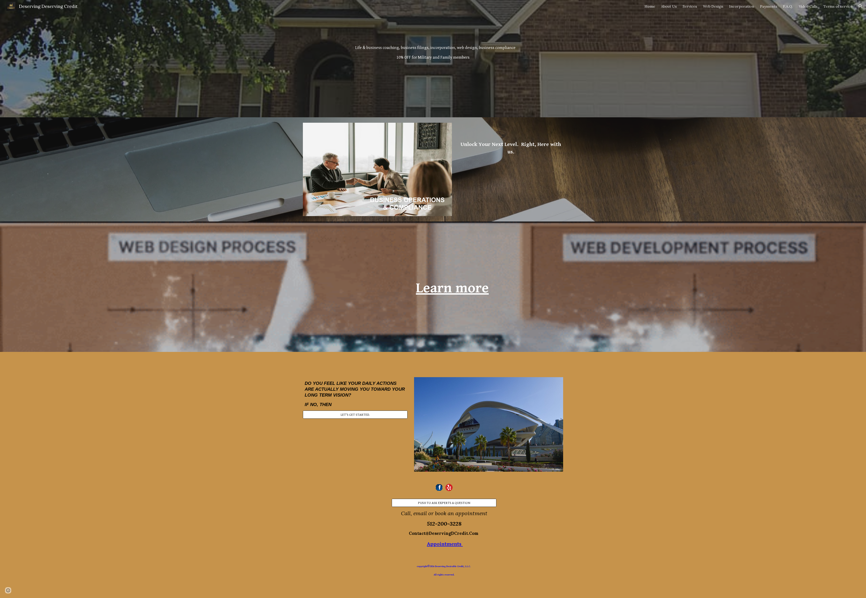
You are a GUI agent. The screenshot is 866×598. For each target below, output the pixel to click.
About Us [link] (669, 6)
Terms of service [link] (837, 6)
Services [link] (690, 6)
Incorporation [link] (741, 6)
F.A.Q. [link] (788, 6)
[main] (433, 58)
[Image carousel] (377, 169)
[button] (860, 6)
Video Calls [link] (808, 6)
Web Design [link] (713, 6)
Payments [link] (768, 6)
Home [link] (650, 6)
